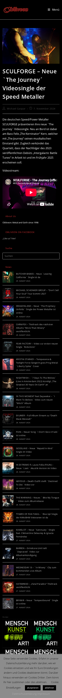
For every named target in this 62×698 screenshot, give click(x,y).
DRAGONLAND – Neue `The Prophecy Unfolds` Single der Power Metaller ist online (36, 309)
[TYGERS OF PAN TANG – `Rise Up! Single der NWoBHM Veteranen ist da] (8, 517)
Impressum (43, 693)
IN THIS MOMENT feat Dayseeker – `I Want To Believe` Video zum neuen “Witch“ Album (35, 400)
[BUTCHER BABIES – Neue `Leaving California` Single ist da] (8, 277)
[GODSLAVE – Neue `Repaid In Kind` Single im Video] (8, 451)
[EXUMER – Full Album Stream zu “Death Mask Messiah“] (8, 418)
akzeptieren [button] (33, 687)
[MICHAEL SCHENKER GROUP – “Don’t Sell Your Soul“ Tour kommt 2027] (8, 293)
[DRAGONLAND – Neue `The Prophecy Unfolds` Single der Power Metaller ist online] (8, 311)
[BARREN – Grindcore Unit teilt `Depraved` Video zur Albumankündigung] (8, 553)
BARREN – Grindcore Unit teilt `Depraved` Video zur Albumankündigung (31, 552)
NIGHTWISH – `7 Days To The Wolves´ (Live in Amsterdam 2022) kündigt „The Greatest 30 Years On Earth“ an (36, 381)
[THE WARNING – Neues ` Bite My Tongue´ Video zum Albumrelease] (8, 501)
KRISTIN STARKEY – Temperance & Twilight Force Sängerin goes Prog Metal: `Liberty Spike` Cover (37, 363)
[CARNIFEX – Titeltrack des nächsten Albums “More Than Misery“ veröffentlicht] (8, 329)
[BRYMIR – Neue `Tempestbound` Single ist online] (8, 603)
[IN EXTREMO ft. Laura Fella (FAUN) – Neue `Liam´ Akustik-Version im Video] (8, 468)
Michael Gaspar (16, 108)
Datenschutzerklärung (24, 693)
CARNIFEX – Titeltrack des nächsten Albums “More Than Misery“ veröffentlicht (34, 328)
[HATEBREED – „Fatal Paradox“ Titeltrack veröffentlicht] (8, 587)
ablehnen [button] (49, 687)
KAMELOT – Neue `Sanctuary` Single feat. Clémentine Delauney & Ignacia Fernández (35, 533)
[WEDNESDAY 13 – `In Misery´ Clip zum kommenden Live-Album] (8, 570)
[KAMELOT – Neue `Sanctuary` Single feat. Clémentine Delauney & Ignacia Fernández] (8, 534)
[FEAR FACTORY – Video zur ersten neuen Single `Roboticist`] (8, 346)
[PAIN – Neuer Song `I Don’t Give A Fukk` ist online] (8, 435)
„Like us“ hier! (9, 238)
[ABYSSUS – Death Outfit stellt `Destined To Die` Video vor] (8, 484)
